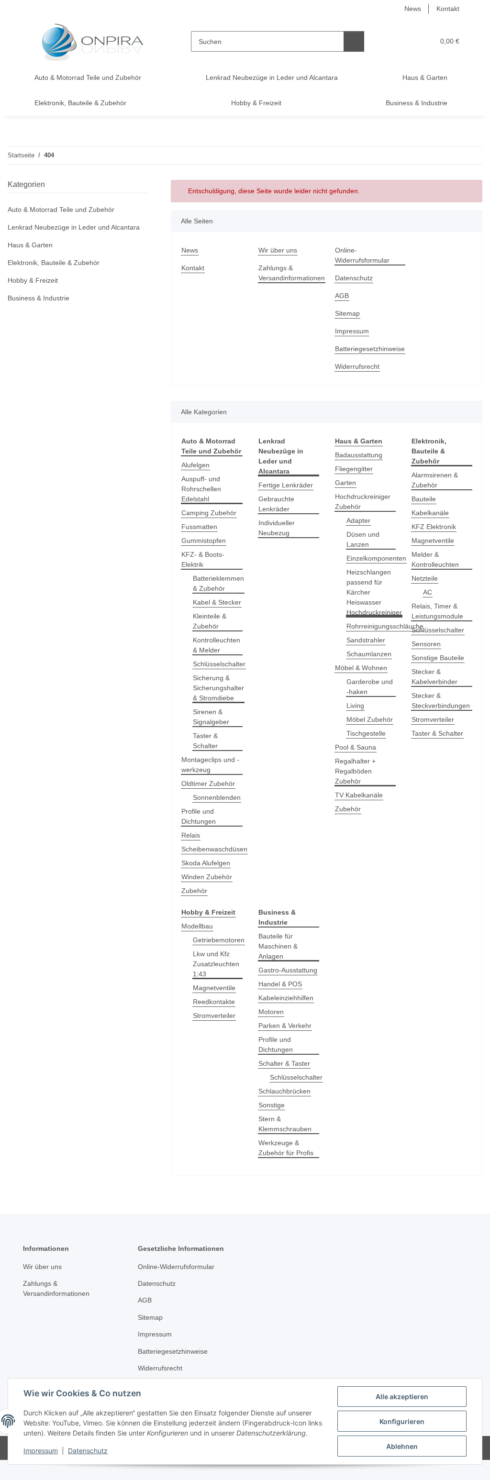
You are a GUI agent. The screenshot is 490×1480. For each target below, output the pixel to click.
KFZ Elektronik (434, 526)
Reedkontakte (214, 1001)
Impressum (40, 1451)
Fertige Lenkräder (285, 485)
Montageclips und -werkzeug (210, 764)
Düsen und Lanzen (362, 539)
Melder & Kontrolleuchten (435, 559)
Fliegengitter (354, 469)
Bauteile (424, 499)
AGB (342, 295)
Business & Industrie (38, 298)
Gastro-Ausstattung (287, 970)
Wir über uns (277, 250)
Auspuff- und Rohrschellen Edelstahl (201, 489)
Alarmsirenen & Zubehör (435, 480)
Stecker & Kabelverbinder (434, 676)
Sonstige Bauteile (438, 658)
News (412, 8)
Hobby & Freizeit (33, 280)
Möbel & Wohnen (361, 668)
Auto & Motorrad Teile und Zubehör (61, 209)
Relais (190, 835)
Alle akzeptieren (402, 1396)
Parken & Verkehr (285, 1025)
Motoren (271, 1012)
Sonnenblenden (217, 797)
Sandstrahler (365, 640)
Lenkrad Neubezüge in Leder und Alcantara (74, 227)
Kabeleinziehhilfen (285, 998)
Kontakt (447, 8)
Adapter (358, 520)
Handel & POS (280, 984)
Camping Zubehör (208, 513)
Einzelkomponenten (376, 558)
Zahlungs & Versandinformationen (291, 273)
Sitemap (347, 313)
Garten (345, 482)
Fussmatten (199, 526)
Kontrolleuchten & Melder (216, 645)
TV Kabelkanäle (359, 795)
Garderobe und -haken (369, 687)
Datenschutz (88, 1451)
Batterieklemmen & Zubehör (218, 583)
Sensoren (426, 644)
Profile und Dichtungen (198, 816)
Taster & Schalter (205, 741)
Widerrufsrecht (357, 366)
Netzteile (425, 578)
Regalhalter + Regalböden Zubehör (355, 771)
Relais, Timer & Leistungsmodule (437, 611)
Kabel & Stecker (217, 602)
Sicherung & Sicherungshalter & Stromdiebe (218, 688)
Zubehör (194, 891)
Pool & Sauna (355, 747)
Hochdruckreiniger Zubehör (362, 501)
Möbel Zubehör (369, 719)
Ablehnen (402, 1446)
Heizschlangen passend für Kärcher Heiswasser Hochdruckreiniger (374, 592)
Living (355, 705)
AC (427, 592)
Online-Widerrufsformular (362, 255)
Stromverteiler (433, 719)
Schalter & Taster (284, 1063)
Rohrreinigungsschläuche (384, 626)
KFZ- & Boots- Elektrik (202, 559)
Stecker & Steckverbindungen (441, 700)
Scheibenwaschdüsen (214, 849)
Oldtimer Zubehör (208, 783)
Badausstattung (358, 455)
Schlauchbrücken (284, 1091)
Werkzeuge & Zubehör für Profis (285, 1148)
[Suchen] (354, 41)
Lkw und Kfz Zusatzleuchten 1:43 (216, 964)
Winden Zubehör (206, 877)
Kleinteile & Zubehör (209, 621)
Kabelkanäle (430, 513)
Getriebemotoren (219, 940)
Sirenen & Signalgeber (211, 717)
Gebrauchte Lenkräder (276, 504)
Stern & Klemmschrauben (285, 1124)
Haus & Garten (30, 245)
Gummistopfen (203, 540)
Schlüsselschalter (219, 664)
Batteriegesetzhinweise (370, 349)
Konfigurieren (401, 1421)
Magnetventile (433, 540)
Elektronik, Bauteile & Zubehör (54, 262)
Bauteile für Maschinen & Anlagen (278, 946)
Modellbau (197, 926)
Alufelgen (195, 465)
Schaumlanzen (368, 654)
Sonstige (271, 1105)
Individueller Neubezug (276, 528)
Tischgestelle (366, 733)
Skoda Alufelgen (205, 863)
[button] (389, 41)
